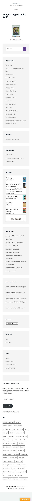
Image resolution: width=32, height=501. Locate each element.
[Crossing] (24, 179)
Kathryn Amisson (11, 104)
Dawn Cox (9, 302)
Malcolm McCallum (12, 111)
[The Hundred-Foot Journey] (24, 210)
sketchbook (13, 457)
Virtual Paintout (8, 475)
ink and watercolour (9, 443)
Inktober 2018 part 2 (12, 246)
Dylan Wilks (9, 155)
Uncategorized (21, 465)
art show (20, 429)
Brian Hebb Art (10, 78)
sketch (5, 457)
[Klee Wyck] (24, 204)
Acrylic (18, 422)
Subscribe (8, 406)
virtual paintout (21, 472)
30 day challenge (8, 422)
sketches (21, 457)
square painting (8, 461)
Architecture (7, 429)
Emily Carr (9, 204)
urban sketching (19, 468)
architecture (18, 426)
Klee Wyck (9, 203)
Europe (12, 433)
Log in (7, 358)
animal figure (7, 426)
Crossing (9, 178)
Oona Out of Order (12, 196)
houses (11, 440)
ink (25, 440)
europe (5, 433)
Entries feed (9, 361)
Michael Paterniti (10, 193)
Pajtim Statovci (10, 179)
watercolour (7, 479)
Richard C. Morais (10, 213)
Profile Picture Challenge (14, 267)
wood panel (23, 479)
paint (22, 447)
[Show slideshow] (16, 39)
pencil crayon (7, 454)
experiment (20, 433)
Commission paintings (13, 252)
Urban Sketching (8, 472)
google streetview (21, 436)
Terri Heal (16, 3)
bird (26, 429)
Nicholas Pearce (11, 117)
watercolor (18, 475)
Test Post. (9, 239)
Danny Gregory (10, 81)
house (5, 440)
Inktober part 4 (11, 271)
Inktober (8, 342)
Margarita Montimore (11, 198)
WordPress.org (10, 368)
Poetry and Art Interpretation (15, 236)
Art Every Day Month (12, 139)
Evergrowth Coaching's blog (14, 158)
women (15, 479)
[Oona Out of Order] (24, 197)
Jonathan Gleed (10, 97)
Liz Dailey (9, 107)
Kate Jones (9, 101)
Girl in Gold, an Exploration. (15, 242)
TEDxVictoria (10, 161)
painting (6, 450)
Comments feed (11, 365)
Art (7, 339)
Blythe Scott (9, 74)
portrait (16, 454)
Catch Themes (19, 489)
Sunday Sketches (8, 465)
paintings (21, 450)
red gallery (24, 454)
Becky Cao (9, 65)
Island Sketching (11, 91)
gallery (5, 436)
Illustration (18, 440)
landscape (16, 447)
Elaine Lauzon (10, 88)
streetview (18, 461)
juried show (7, 447)
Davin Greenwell (11, 84)
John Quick (9, 94)
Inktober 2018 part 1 (12, 249)
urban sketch (7, 468)
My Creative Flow (11, 114)
